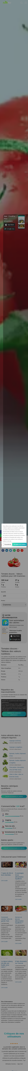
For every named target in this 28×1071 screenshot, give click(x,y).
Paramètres (7, 544)
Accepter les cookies (20, 544)
